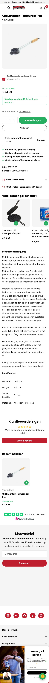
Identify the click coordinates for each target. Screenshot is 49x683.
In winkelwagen (33, 120)
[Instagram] (8, 615)
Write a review (24, 440)
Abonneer (24, 563)
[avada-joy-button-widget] (42, 676)
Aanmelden (37, 672)
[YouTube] (16, 615)
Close (24, 630)
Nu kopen (24, 128)
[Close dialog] (46, 648)
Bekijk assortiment (3, 7)
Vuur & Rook (8, 19)
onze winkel (24, 111)
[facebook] (24, 615)
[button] (14, 120)
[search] (8, 8)
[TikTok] (33, 615)
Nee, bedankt (37, 677)
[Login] (40, 8)
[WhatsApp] (41, 615)
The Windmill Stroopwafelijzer (11, 232)
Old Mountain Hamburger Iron (15, 496)
